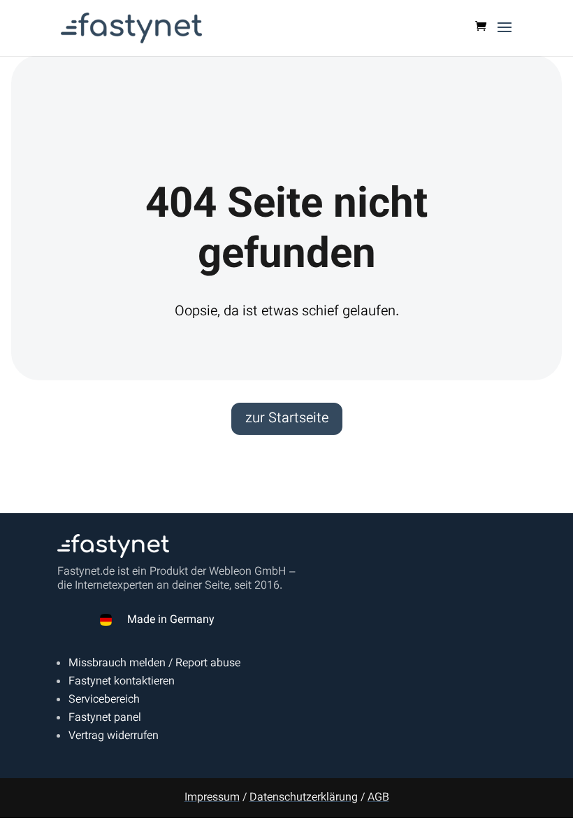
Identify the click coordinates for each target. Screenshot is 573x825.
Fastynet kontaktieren (121, 682)
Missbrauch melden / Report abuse (154, 664)
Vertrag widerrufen (113, 736)
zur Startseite (286, 419)
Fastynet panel (104, 718)
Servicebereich (104, 700)
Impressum (212, 798)
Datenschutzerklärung (303, 798)
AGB (378, 798)
